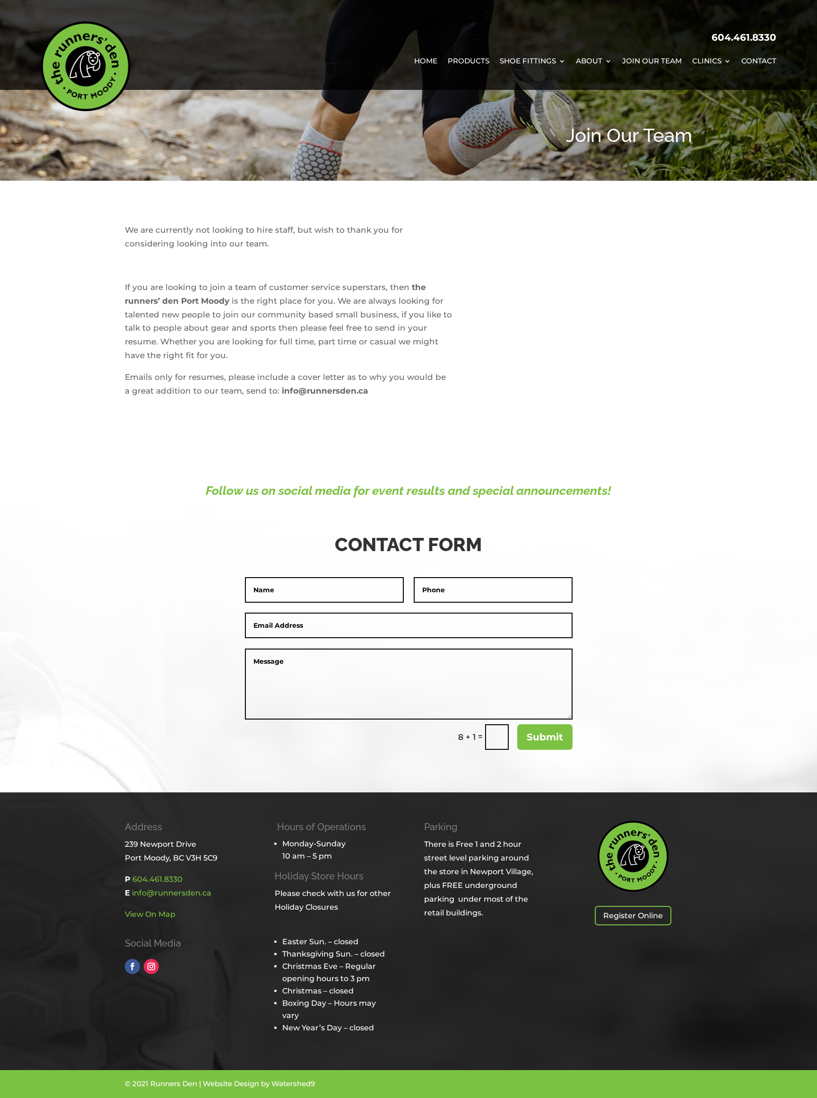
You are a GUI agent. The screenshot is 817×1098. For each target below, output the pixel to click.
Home (425, 61)
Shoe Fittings (528, 61)
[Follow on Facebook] (132, 966)
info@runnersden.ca (171, 892)
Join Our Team (652, 61)
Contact (758, 61)
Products (468, 61)
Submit (545, 737)
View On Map (150, 914)
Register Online (633, 915)
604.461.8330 (744, 37)
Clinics (706, 61)
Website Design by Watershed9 (259, 1083)
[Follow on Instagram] (151, 966)
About (589, 61)
